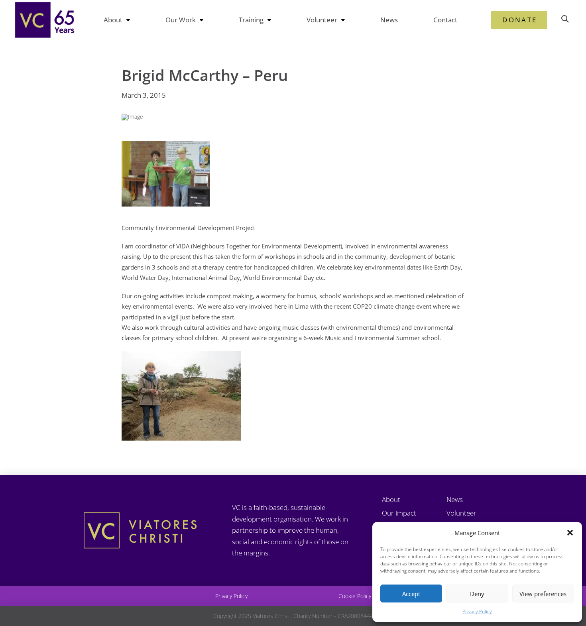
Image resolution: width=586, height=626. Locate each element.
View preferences (542, 594)
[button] (570, 533)
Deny (477, 594)
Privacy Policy (477, 611)
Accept (411, 594)
